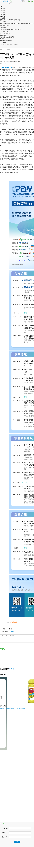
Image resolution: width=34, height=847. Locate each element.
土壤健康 (12, 753)
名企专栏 (13, 29)
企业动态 (18, 29)
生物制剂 (23, 23)
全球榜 (2, 41)
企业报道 (2, 12)
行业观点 (2, 29)
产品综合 (6, 25)
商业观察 (3, 27)
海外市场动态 (4, 37)
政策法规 (2, 20)
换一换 (12, 669)
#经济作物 (9, 62)
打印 (10, 629)
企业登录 (2, 8)
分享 (12, 631)
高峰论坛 (3, 42)
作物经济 (8, 20)
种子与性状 (17, 23)
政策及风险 (11, 37)
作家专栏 (8, 29)
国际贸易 (3, 35)
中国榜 (6, 41)
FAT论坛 (15, 44)
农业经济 (3, 18)
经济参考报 (13, 622)
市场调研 (2, 14)
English (10, 3)
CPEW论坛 (3, 44)
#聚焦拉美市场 (16, 62)
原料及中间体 (4, 23)
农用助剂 (28, 23)
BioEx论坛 (9, 44)
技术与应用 (4, 31)
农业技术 (2, 33)
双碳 (19, 20)
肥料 (12, 23)
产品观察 (3, 22)
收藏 (3, 629)
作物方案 (8, 33)
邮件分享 (5, 631)
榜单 (2, 39)
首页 (1, 49)
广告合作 (2, 10)
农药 (9, 23)
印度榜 (10, 41)
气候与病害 (14, 20)
